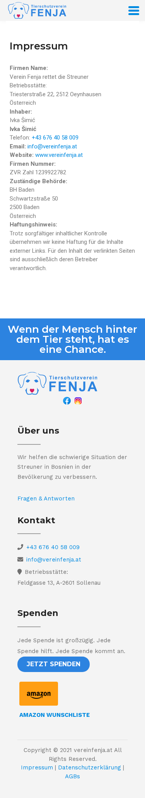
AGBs (72, 776)
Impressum (37, 767)
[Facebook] (67, 400)
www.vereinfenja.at (59, 154)
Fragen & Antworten (46, 498)
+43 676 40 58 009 (55, 137)
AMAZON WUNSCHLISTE (54, 714)
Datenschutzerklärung (89, 767)
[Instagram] (78, 400)
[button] (53, 664)
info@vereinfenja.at (52, 146)
